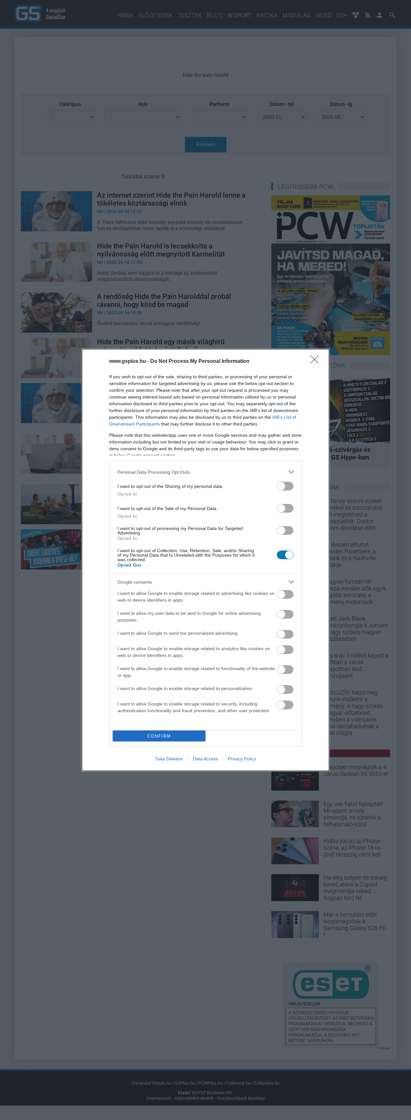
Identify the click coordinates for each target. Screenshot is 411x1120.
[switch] (285, 486)
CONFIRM (159, 736)
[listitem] (205, 472)
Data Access (205, 758)
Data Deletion (169, 758)
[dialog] (205, 560)
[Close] (316, 361)
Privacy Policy (242, 758)
